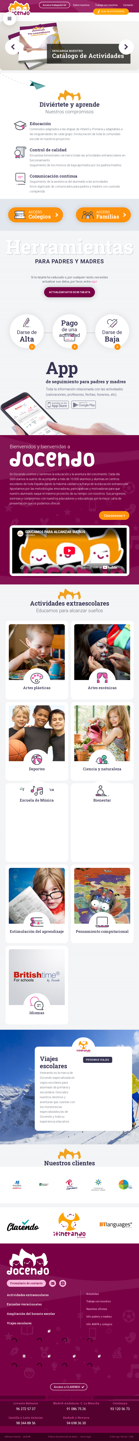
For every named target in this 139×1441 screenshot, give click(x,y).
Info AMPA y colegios (99, 1324)
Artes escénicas (102, 687)
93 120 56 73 (120, 1409)
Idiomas (36, 1012)
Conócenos (113, 515)
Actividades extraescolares (28, 1295)
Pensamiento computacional (102, 931)
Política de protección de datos (62, 1437)
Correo (52, 1283)
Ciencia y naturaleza (102, 768)
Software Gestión (13, 1437)
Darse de (27, 336)
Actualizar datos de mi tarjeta (69, 292)
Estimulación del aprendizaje (37, 931)
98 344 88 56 (25, 1423)
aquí (94, 281)
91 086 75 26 (76, 1409)
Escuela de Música (37, 800)
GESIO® (26, 1437)
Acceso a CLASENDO (67, 1387)
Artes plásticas (37, 687)
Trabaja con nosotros (98, 1301)
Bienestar (102, 800)
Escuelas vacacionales (24, 1304)
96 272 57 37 (25, 1409)
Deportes (37, 768)
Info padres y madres (99, 1316)
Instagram (62, 1283)
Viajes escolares (19, 1323)
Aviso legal (86, 1437)
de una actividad (69, 328)
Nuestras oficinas (96, 1309)
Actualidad (92, 1294)
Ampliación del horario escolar (31, 1314)
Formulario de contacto (26, 1283)
